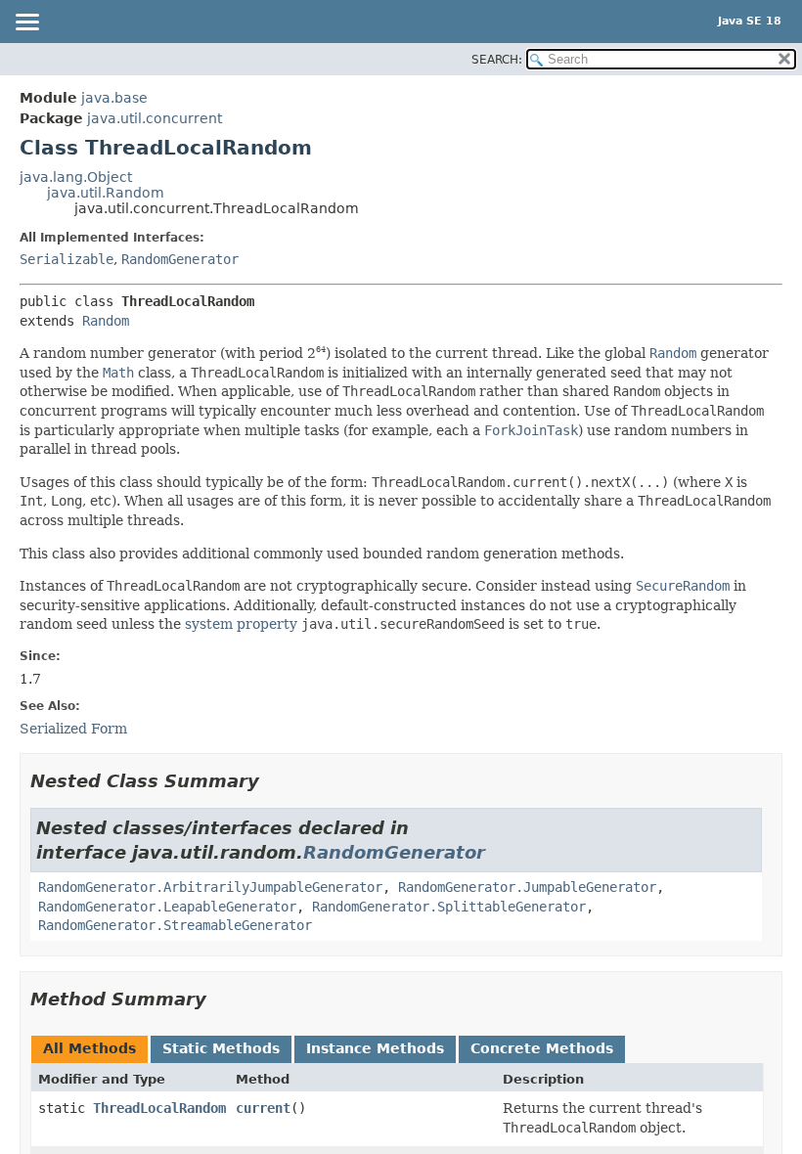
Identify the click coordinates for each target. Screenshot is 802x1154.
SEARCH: (496, 60)
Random (105, 321)
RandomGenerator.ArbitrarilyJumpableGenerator (210, 887)
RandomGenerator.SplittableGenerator (449, 906)
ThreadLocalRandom (159, 1108)
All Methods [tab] (89, 1048)
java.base (114, 98)
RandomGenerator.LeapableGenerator (167, 906)
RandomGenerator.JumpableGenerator (527, 887)
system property (241, 624)
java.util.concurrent (154, 118)
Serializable (66, 259)
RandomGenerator (180, 259)
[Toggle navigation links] (26, 23)
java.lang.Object (76, 177)
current (263, 1108)
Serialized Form (73, 728)
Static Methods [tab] (221, 1048)
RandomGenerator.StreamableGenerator (175, 925)
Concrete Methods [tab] (541, 1048)
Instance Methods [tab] (375, 1048)
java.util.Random (105, 192)
